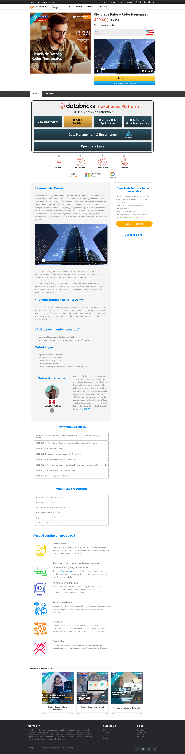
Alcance (36, 93)
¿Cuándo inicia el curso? (46, 502)
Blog (105, 2)
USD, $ (97, 31)
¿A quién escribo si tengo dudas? (49, 523)
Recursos (140, 736)
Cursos (68, 6)
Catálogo (54, 7)
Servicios (140, 734)
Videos (113, 2)
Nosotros (140, 730)
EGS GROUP (85, 409)
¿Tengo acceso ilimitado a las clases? (51, 497)
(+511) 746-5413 (35, 2)
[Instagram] (149, 2)
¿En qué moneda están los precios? (50, 518)
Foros (120, 2)
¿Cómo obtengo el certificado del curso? (52, 507)
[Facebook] (136, 2)
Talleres (79, 6)
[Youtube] (144, 2)
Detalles (52, 93)
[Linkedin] (153, 2)
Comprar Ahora (126, 78)
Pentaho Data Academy (64, 748)
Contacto (129, 2)
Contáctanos (142, 732)
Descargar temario (134, 224)
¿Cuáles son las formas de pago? (49, 513)
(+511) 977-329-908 (48, 2)
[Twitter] (140, 2)
